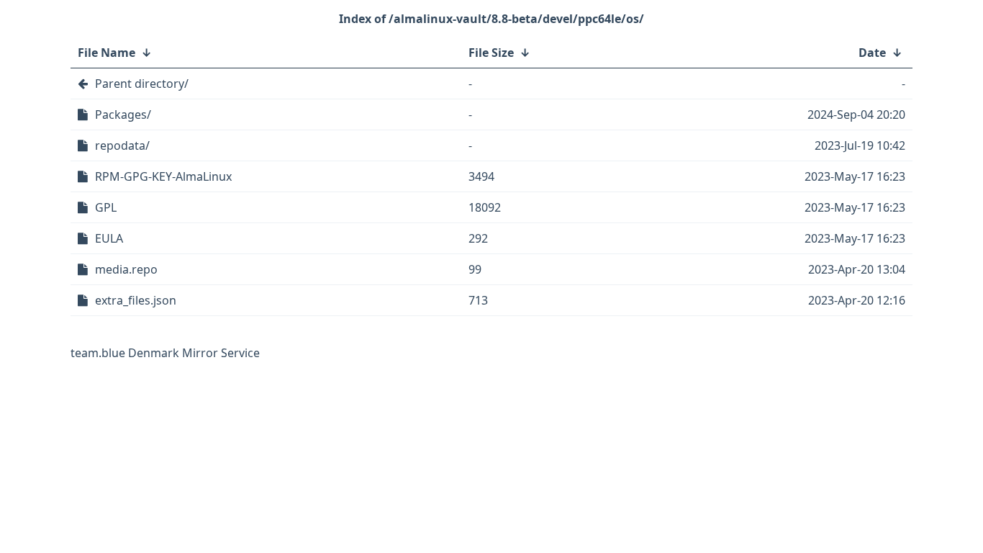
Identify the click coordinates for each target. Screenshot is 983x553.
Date (872, 52)
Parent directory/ (142, 83)
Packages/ (123, 114)
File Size (491, 52)
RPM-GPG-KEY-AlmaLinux (163, 176)
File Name (106, 52)
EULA (109, 238)
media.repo (126, 269)
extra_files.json (135, 300)
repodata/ (122, 145)
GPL (106, 207)
